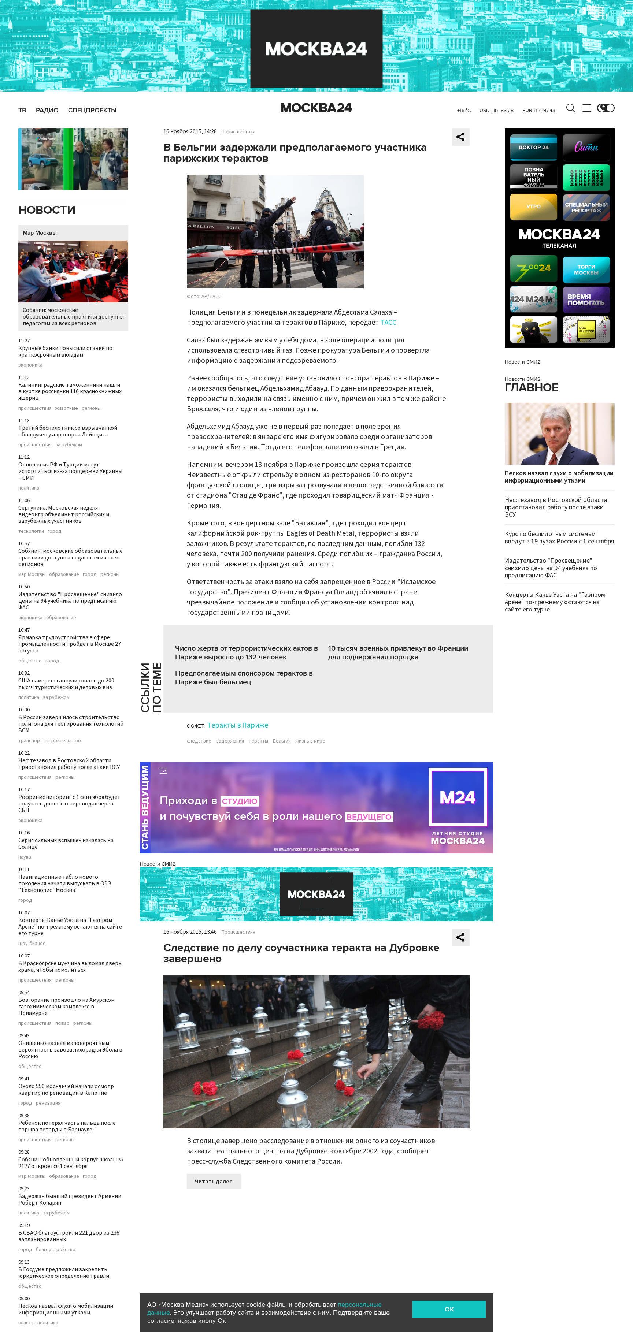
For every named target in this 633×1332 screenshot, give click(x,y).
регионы (91, 408)
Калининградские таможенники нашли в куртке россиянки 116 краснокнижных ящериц (70, 391)
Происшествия (238, 131)
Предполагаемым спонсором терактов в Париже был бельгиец (244, 678)
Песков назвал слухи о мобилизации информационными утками (65, 1309)
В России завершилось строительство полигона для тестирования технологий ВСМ (70, 723)
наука (24, 857)
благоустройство (55, 1249)
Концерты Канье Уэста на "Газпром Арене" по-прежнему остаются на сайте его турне (70, 926)
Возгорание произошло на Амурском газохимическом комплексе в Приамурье (66, 1006)
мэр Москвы (31, 574)
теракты (258, 741)
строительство (63, 740)
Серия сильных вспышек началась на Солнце (66, 843)
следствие (199, 741)
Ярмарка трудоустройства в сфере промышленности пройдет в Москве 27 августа (69, 644)
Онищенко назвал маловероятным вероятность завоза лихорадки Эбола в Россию (70, 1049)
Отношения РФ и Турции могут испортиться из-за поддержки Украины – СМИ (70, 471)
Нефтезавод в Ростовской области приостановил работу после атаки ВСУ (69, 763)
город (55, 531)
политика (28, 488)
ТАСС (388, 322)
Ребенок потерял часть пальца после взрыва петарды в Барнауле (67, 1126)
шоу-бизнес (31, 943)
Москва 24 (316, 108)
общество (30, 660)
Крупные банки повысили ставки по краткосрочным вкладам (65, 351)
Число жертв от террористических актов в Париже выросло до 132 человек (246, 653)
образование (64, 574)
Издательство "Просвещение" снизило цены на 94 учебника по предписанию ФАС (70, 600)
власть (26, 1322)
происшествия (35, 408)
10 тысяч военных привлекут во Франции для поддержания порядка (398, 653)
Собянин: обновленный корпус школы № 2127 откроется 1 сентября (70, 1163)
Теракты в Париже (237, 725)
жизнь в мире (310, 741)
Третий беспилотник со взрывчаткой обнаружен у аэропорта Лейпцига (67, 431)
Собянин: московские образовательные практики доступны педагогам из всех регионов (73, 316)
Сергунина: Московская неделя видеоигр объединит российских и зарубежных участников (63, 514)
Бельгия (282, 741)
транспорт (30, 740)
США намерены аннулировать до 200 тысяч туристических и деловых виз (66, 684)
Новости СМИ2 (157, 864)
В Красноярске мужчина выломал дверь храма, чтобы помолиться (70, 966)
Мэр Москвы (40, 233)
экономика (30, 365)
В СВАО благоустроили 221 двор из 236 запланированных (68, 1236)
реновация (48, 1103)
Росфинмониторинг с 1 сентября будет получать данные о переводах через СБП (69, 803)
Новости (46, 210)
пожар (62, 1023)
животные (66, 408)
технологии (31, 531)
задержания (230, 741)
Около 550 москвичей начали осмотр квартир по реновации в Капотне (66, 1089)
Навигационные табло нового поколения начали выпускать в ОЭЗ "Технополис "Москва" (64, 883)
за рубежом (68, 444)
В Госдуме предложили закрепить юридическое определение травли (63, 1272)
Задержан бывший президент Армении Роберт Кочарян (69, 1199)
